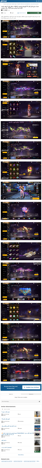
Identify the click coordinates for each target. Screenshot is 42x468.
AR (40, 1)
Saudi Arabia (9, 3)
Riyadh (19, 3)
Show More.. (21, 454)
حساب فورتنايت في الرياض (18, 461)
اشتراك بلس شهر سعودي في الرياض (29, 461)
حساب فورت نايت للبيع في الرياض (7, 461)
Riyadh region (14, 3)
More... (38, 461)
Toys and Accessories (34, 3)
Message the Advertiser (33, 12)
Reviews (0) (31, 394)
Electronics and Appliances (25, 3)
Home (5, 3)
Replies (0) (11, 394)
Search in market (7, 409)
